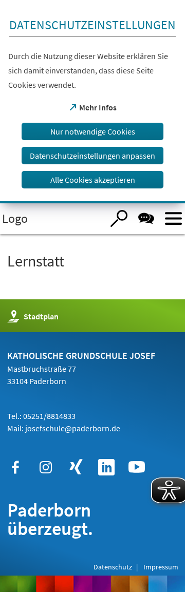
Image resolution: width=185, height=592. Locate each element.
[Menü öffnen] (173, 218)
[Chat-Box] (146, 218)
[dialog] (92, 101)
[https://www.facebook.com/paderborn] (15, 467)
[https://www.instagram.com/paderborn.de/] (46, 467)
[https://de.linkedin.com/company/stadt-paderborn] (106, 467)
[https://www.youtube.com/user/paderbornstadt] (136, 467)
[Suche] (119, 218)
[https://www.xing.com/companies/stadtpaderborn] (76, 467)
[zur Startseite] (51, 218)
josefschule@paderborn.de (72, 428)
